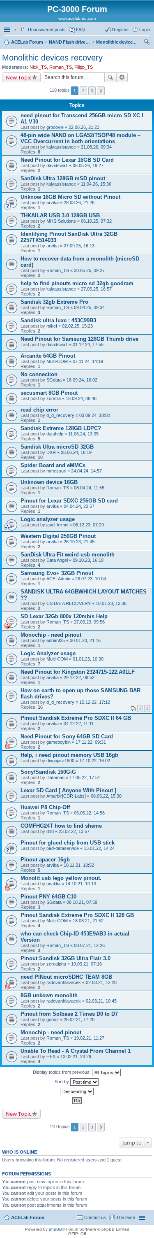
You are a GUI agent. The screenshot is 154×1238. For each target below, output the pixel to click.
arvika (52, 202)
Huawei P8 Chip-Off (45, 807)
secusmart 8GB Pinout (49, 393)
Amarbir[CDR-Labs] (66, 796)
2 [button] (83, 90)
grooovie (55, 127)
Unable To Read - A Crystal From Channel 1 (76, 1051)
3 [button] (92, 90)
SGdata (54, 379)
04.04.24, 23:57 (79, 506)
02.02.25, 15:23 (77, 325)
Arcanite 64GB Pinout (48, 356)
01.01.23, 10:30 (88, 658)
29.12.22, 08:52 (79, 677)
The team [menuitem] (125, 1217)
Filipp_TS (83, 67)
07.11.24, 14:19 (88, 361)
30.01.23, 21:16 (85, 640)
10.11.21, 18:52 (79, 865)
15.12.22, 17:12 (94, 702)
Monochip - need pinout (51, 635)
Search (110, 77)
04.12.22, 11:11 (79, 723)
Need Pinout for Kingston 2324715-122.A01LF (78, 672)
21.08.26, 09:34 (96, 146)
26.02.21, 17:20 (79, 1019)
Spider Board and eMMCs (53, 465)
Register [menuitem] (120, 29)
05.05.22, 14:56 (89, 812)
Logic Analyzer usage (48, 653)
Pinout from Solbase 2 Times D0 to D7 (69, 1014)
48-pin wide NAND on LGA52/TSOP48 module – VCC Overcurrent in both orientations (80, 138)
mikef (51, 325)
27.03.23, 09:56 (89, 621)
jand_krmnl (57, 524)
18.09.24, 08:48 (81, 398)
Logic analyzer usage (48, 519)
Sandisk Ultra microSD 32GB (57, 447)
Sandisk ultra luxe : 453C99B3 (58, 320)
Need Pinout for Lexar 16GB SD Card (67, 160)
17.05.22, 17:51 (84, 777)
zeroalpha (56, 963)
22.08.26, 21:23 (84, 127)
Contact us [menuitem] (95, 1217)
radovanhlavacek (63, 982)
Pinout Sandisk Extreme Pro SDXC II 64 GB (76, 718)
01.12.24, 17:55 (88, 344)
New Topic (18, 77)
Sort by (62, 1081)
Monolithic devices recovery (116, 42)
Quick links (7, 30)
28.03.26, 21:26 (79, 202)
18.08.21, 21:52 (88, 920)
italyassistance (61, 146)
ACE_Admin (58, 578)
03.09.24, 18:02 (94, 415)
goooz (52, 1019)
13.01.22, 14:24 (99, 848)
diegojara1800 (60, 760)
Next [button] (101, 90)
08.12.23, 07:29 (88, 524)
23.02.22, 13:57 (74, 831)
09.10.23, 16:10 (88, 560)
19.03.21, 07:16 (86, 963)
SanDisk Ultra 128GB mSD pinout (63, 178)
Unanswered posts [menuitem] (47, 29)
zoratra (53, 398)
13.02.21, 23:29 (75, 1056)
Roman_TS (60, 67)
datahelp (54, 433)
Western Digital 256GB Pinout (58, 536)
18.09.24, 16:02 (82, 379)
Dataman (55, 777)
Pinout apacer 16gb (45, 859)
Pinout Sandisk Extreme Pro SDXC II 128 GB (77, 915)
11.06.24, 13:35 (83, 433)
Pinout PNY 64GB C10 (48, 897)
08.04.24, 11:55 (89, 487)
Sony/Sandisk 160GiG (48, 772)
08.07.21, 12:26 (89, 945)
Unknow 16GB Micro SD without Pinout (70, 197)
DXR (51, 452)
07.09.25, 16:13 (79, 245)
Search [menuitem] (146, 43)
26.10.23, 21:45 (79, 541)
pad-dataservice (62, 848)
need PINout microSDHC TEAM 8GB (66, 977)
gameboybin (58, 742)
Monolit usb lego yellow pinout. (61, 878)
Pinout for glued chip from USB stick (68, 843)
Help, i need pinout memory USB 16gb (69, 755)
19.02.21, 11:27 (89, 1038)
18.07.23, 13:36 (111, 603)
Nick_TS (38, 67)
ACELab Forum (27, 42)
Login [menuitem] (144, 29)
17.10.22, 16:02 (94, 760)
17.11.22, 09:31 (91, 742)
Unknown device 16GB (49, 482)
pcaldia (53, 883)
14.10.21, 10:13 (80, 883)
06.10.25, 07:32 (96, 221)
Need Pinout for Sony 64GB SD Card (67, 736)
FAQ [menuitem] (80, 29)
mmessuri (56, 470)
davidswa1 (57, 165)
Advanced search (122, 77)
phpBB (55, 1229)
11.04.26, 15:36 (96, 184)
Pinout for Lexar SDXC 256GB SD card (69, 501)
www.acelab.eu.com (77, 18)
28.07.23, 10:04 (90, 578)
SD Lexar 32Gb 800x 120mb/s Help (64, 616)
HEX (50, 1056)
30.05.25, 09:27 (89, 270)
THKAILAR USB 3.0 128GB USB (60, 215)
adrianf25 (55, 640)
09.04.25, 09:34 (89, 307)
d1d (50, 831)
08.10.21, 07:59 (82, 902)
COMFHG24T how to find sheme (61, 826)
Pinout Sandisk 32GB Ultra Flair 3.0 (65, 958)
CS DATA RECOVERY (68, 603)
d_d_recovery (60, 415)
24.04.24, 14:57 (86, 470)
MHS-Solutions (61, 221)
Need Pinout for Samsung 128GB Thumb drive (79, 339)
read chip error (39, 410)
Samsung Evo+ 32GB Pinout (57, 573)
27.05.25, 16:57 (96, 288)
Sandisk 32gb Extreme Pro (54, 302)
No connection (39, 374)
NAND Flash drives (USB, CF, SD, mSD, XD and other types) (69, 42)
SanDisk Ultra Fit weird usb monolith (68, 555)
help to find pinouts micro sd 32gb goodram (77, 283)
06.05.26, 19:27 (88, 165)
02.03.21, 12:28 (101, 982)
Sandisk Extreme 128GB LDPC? (61, 428)
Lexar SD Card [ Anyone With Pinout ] (68, 790)
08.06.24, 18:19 (76, 452)
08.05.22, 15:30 (106, 796)
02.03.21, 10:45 (101, 1000)
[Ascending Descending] (77, 1091)
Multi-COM (57, 361)
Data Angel (57, 560)
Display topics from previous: (62, 1072)
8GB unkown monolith (49, 995)
